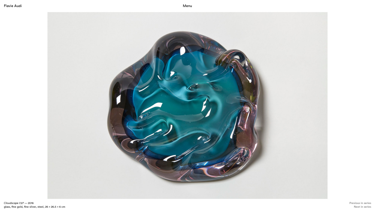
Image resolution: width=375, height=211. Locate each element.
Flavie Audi (13, 5)
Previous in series (360, 203)
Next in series (362, 206)
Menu (187, 5)
